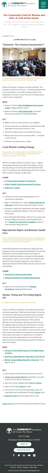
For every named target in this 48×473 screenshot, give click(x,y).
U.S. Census (20, 386)
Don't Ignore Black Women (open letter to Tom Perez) (25, 357)
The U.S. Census (35, 383)
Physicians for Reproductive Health (18, 274)
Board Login (33, 467)
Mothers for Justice (12, 188)
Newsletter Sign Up (24, 450)
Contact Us (24, 444)
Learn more (6, 404)
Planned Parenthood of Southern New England (22, 278)
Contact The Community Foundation (22, 222)
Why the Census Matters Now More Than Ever (22, 360)
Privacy (19, 467)
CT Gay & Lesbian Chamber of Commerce (20, 181)
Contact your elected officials (16, 377)
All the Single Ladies (26, 111)
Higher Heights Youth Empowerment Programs (23, 184)
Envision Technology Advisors (30, 470)
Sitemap (25, 467)
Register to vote (11, 396)
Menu (43, 7)
